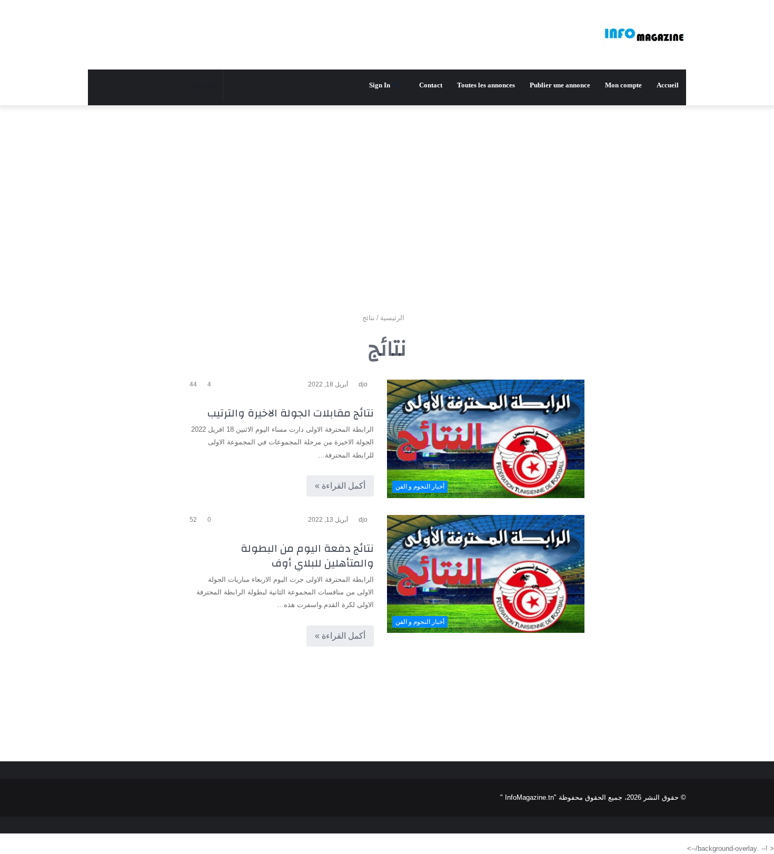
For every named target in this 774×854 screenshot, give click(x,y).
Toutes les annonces (486, 85)
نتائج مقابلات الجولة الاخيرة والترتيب (290, 413)
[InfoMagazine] (644, 34)
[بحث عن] (115, 85)
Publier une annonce (560, 85)
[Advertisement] (387, 189)
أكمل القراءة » (340, 485)
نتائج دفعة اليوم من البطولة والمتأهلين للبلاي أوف (307, 556)
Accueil (668, 85)
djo (363, 384)
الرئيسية (393, 318)
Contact (430, 85)
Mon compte (623, 85)
